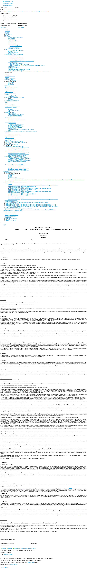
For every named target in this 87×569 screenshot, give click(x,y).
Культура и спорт (8, 34)
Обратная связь (8, 217)
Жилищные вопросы (9, 138)
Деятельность (10, 109)
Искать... (2, 7)
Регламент (10, 175)
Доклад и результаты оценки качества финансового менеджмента (18, 208)
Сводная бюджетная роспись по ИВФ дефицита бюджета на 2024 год (22, 193)
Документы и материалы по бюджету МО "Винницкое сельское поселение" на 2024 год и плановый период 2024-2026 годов (30, 205)
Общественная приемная (8, 3)
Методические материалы (10, 214)
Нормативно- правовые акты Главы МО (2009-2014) (18, 147)
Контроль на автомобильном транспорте (16, 126)
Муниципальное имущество (13, 47)
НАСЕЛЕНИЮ (6, 171)
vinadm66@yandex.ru (8, 554)
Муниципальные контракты (13, 110)
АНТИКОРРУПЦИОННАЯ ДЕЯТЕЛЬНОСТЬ (12, 210)
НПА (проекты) (11, 84)
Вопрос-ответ (10, 68)
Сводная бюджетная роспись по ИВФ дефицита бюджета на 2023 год (22, 189)
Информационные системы (10, 101)
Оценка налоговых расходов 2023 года (15, 197)
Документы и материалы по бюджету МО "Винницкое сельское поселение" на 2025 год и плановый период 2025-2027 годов (30, 209)
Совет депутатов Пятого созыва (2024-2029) (14, 164)
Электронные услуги (12, 104)
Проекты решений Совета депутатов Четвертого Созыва (19, 160)
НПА (9, 111)
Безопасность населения (10, 172)
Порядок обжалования (9, 91)
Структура (7, 73)
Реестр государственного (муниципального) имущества (19, 69)
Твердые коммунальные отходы (14, 118)
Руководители (8, 74)
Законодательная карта (7, 5)
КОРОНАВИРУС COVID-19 (11, 135)
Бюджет (6, 183)
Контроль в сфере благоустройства (15, 127)
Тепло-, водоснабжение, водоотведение (16, 50)
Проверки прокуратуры (12, 96)
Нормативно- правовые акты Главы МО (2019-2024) (18, 157)
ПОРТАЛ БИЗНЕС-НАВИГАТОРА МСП (16, 70)
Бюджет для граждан (9, 180)
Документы (7, 85)
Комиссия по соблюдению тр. (11, 218)
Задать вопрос (3, 27)
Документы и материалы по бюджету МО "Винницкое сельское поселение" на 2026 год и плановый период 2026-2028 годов (33, 199)
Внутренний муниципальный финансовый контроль (16, 142)
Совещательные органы (10, 86)
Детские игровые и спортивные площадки (16, 119)
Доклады (9, 130)
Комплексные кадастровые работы (15, 116)
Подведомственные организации (12, 100)
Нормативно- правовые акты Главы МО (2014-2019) (18, 151)
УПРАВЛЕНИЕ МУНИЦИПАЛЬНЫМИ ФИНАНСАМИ (14, 181)
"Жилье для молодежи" (12, 177)
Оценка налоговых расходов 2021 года (13, 207)
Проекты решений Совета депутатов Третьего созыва (18, 154)
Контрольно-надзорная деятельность (15, 125)
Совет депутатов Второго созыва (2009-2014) (14, 146)
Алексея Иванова (13, 564)
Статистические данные (10, 88)
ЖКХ (6, 49)
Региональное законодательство (16, 57)
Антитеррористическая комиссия (14, 134)
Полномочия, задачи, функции (11, 144)
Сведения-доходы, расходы (10, 220)
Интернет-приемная (12, 80)
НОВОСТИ (7, 31)
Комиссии (7, 132)
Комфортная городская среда (11, 107)
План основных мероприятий (11, 87)
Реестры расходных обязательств (11, 201)
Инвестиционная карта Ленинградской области (19, 64)
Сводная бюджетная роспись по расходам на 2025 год (18, 195)
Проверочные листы (12, 123)
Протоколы (10, 184)
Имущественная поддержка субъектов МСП (14, 54)
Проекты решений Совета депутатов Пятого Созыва (18, 168)
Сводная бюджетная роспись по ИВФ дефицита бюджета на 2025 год (22, 194)
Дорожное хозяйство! (9, 137)
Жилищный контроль (12, 128)
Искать (17, 7)
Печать (4, 224)
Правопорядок (8, 143)
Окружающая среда (11, 42)
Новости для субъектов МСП (16, 46)
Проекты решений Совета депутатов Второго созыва (18, 149)
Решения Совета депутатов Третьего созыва (16, 153)
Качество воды (11, 53)
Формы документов (12, 113)
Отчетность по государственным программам (14, 97)
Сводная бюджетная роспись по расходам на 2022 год (18, 187)
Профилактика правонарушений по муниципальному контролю (21, 129)
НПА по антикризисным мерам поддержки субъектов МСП (22, 61)
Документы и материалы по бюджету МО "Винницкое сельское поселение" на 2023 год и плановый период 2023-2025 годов (30, 204)
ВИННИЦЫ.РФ (31, 562)
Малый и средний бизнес (13, 43)
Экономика (7, 36)
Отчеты (9, 98)
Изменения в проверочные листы (16, 124)
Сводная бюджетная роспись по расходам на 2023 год (18, 190)
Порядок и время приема (10, 78)
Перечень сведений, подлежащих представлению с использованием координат (21, 131)
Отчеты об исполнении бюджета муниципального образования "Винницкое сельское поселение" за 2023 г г (29, 188)
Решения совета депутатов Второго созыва (16, 148)
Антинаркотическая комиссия (14, 133)
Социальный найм (11, 174)
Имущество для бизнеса (12, 62)
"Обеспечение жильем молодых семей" (15, 178)
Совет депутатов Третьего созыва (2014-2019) (14, 150)
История (7, 33)
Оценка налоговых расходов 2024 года (15, 196)
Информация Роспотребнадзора (14, 48)
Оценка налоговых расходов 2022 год (12, 203)
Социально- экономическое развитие (15, 37)
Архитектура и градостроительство (15, 115)
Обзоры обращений (9, 92)
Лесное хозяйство (11, 38)
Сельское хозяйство (11, 39)
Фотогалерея (7, 32)
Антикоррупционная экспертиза (11, 215)
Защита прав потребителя (13, 40)
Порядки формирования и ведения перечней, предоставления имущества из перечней (27, 65)
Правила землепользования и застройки (16, 114)
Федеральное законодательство (16, 56)
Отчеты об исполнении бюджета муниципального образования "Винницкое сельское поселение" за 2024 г (29, 191)
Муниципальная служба (10, 76)
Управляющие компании (13, 52)
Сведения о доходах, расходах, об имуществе (17, 155)
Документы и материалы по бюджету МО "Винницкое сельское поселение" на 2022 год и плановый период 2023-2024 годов (33, 185)
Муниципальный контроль (10, 122)
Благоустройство (8, 117)
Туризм (6, 35)
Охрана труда (8, 140)
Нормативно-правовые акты (11, 211)
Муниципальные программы (11, 200)
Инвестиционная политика (13, 41)
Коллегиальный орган (12, 66)
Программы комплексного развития (12, 105)
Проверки (7, 94)
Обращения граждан (9, 79)
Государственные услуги (8, 1)
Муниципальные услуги (10, 103)
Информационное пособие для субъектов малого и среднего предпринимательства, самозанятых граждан (29, 71)
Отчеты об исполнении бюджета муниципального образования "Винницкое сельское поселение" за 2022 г (26, 202)
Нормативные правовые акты (14, 55)
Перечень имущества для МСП (16, 63)
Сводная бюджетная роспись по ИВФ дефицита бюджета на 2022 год (22, 186)
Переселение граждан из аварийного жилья (14, 141)
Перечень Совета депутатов (13, 163)
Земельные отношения (9, 112)
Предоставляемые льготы (10, 93)
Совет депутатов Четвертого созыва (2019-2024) (15, 156)
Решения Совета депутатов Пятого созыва (16, 165)
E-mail (4, 225)
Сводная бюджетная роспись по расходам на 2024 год (18, 192)
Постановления (11, 82)
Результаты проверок (12, 95)
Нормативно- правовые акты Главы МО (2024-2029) (18, 170)
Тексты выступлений (9, 89)
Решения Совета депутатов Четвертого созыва (17, 159)
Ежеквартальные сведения (10, 216)
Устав (9, 162)
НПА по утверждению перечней (16, 59)
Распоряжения (10, 83)
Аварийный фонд (11, 51)
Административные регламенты (16, 58)
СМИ (6, 102)
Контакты (7, 77)
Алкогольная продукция (15, 45)
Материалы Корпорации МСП (14, 67)
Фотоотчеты (10, 99)
